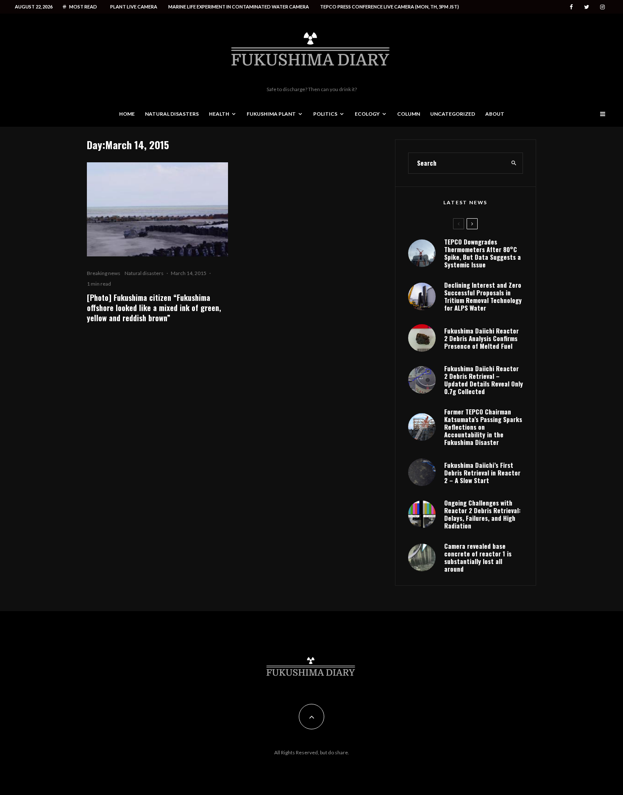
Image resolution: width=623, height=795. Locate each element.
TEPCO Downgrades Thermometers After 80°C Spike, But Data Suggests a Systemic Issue (482, 253)
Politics (325, 114)
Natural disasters (172, 114)
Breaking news (103, 273)
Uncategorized (452, 114)
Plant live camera (133, 6)
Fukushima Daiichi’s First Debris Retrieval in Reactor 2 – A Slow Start (482, 472)
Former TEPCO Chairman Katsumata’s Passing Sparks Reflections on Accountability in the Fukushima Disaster (483, 427)
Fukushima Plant (271, 114)
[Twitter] (586, 7)
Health (219, 114)
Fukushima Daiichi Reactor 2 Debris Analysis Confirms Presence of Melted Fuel (481, 338)
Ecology (367, 114)
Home (127, 114)
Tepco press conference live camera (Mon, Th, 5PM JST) (389, 6)
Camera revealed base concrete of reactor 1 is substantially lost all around (478, 557)
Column (408, 114)
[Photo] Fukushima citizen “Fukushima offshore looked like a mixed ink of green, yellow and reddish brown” (154, 307)
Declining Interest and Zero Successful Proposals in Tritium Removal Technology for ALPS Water (483, 296)
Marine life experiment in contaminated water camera (238, 6)
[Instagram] (602, 7)
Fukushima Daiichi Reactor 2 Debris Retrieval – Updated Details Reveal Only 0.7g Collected (483, 379)
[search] (514, 163)
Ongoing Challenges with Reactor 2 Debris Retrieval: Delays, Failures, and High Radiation (482, 514)
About (494, 114)
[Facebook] (571, 7)
